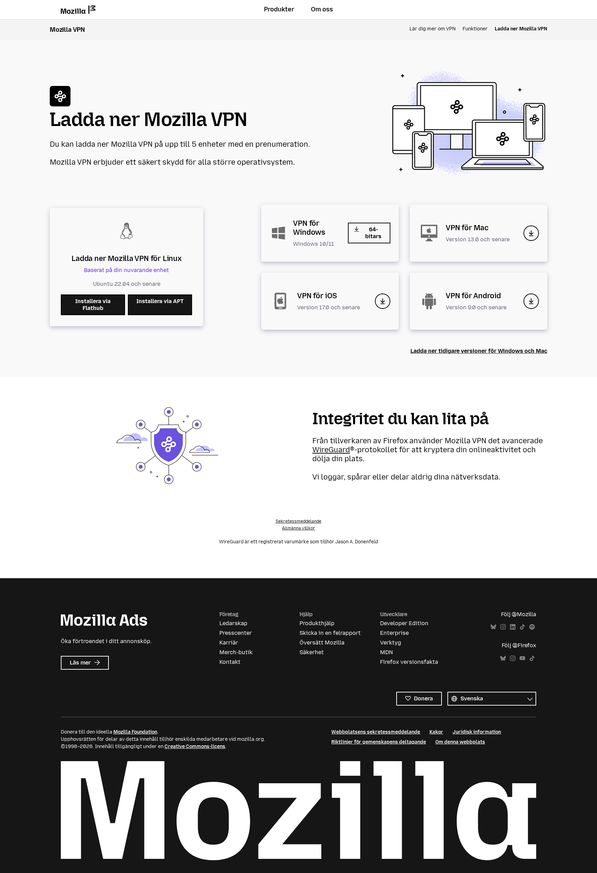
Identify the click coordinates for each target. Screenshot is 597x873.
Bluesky (493, 627)
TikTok (522, 627)
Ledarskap (233, 623)
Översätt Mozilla (322, 642)
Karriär (228, 642)
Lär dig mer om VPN (432, 29)
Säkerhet (312, 652)
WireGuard (331, 449)
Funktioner (475, 29)
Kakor (436, 732)
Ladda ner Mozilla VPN (521, 29)
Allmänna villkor (298, 528)
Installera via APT (159, 301)
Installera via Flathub (93, 304)
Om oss (322, 9)
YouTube (522, 658)
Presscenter (235, 633)
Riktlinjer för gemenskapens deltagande (378, 742)
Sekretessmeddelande (298, 521)
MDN (386, 652)
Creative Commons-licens (194, 746)
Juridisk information (477, 732)
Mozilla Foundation (135, 732)
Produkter (279, 9)
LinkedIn (513, 627)
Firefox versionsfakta (409, 662)
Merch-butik (236, 652)
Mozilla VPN (67, 29)
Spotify (532, 627)
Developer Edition (404, 623)
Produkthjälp (317, 623)
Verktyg (390, 642)
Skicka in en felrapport (330, 633)
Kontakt (229, 662)
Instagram (503, 627)
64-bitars (373, 233)
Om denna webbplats (460, 742)
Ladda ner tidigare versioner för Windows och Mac (478, 351)
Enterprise (394, 633)
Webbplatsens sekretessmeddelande (375, 732)
